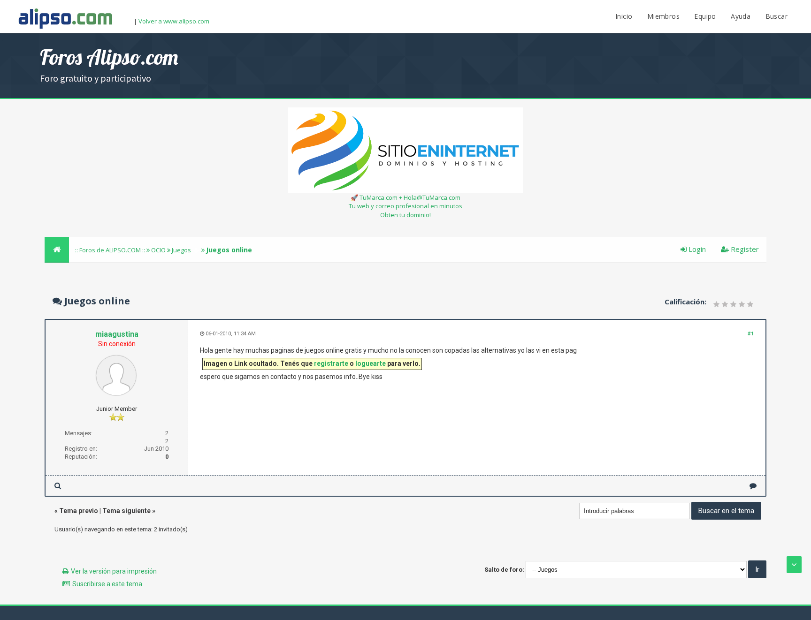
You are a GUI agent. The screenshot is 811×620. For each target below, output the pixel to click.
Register (744, 249)
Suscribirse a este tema (107, 584)
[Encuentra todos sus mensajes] (57, 485)
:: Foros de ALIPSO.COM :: (110, 250)
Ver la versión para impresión (114, 571)
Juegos (181, 250)
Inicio (623, 16)
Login (696, 249)
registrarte (331, 363)
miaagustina (116, 334)
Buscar (776, 16)
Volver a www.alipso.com (173, 21)
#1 (751, 334)
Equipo (705, 16)
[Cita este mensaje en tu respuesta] (753, 485)
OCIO (158, 250)
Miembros (663, 16)
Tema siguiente (126, 510)
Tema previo (78, 510)
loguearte (370, 363)
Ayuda (740, 16)
